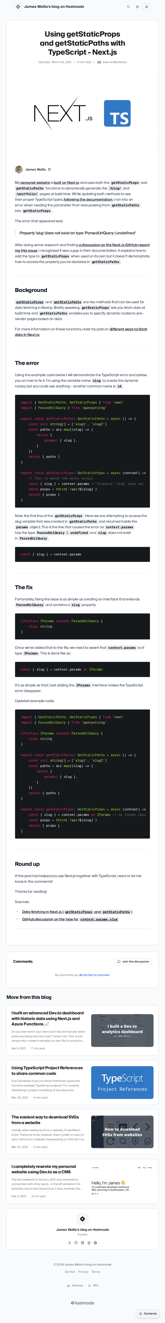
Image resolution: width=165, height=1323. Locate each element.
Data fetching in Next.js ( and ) (77, 912)
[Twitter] (70, 1243)
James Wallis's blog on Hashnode (54, 7)
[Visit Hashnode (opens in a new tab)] (82, 1303)
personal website (35, 183)
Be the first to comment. (94, 975)
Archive (70, 1272)
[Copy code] (145, 399)
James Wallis (35, 169)
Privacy (83, 1272)
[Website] (89, 1243)
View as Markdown (115, 62)
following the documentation (88, 200)
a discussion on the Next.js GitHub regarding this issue (82, 248)
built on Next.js (66, 183)
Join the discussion (135, 961)
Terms (96, 1272)
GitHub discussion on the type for (70, 919)
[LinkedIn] (49, 170)
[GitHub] (76, 1243)
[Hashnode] (95, 1243)
